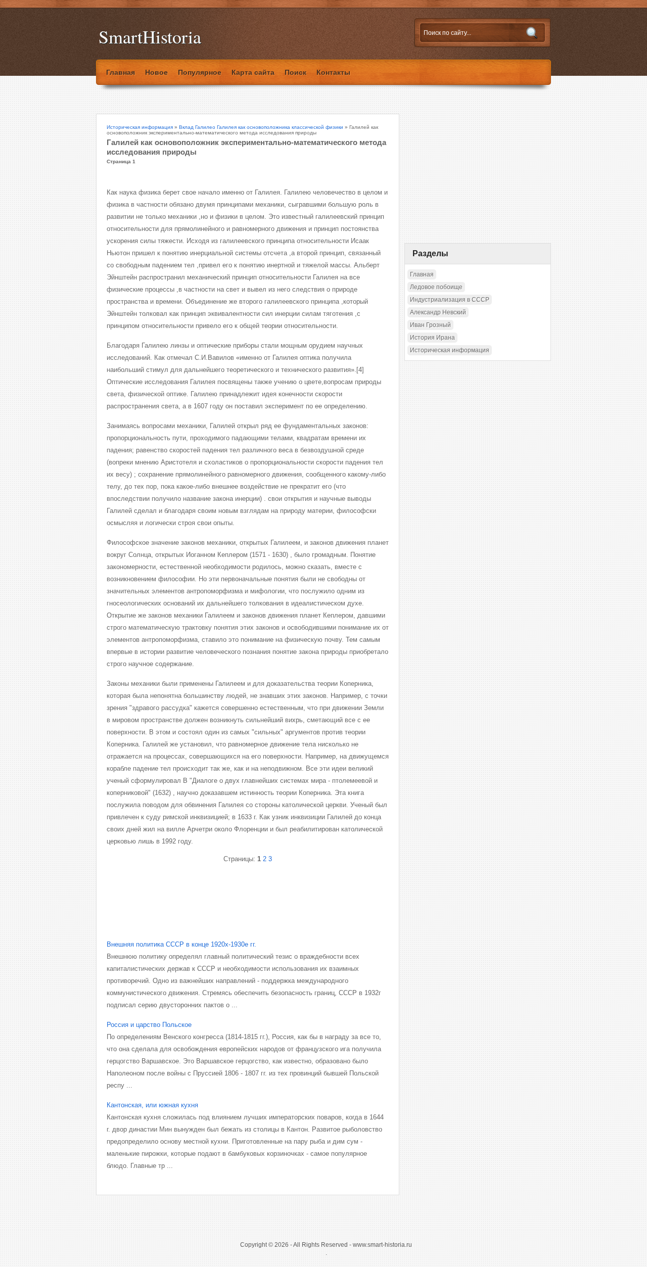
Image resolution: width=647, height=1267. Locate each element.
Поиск (295, 72)
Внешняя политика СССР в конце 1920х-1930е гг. (181, 944)
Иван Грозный (430, 325)
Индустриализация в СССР (449, 299)
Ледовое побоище (436, 287)
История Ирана (432, 337)
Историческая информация (140, 127)
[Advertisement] (225, 893)
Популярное (199, 72)
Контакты (333, 72)
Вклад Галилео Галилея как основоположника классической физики (261, 127)
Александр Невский (438, 312)
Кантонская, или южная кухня (152, 1105)
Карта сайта (253, 72)
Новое (156, 72)
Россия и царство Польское (149, 1024)
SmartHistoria (150, 36)
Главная (120, 72)
